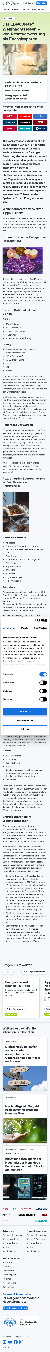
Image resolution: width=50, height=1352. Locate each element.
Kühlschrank (8, 1287)
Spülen (6, 1247)
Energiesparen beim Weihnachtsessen (17, 97)
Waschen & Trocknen (13, 1235)
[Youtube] (10, 1342)
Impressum (20, 1336)
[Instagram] (21, 1342)
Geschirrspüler (9, 1274)
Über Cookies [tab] (40, 628)
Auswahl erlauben (25, 720)
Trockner (7, 1279)
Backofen (7, 1262)
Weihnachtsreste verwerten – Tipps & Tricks (23, 84)
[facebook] (16, 1342)
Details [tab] (24, 628)
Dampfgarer (8, 1270)
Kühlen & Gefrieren (11, 1239)
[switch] (43, 683)
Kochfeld (7, 1266)
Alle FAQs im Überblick (34, 971)
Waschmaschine (10, 1283)
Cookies (30, 1336)
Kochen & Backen (11, 1243)
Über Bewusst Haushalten (15, 1308)
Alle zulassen (25, 711)
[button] (5, 972)
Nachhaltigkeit (9, 1251)
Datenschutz (8, 1336)
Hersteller (41, 3)
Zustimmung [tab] (9, 628)
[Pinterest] (5, 1342)
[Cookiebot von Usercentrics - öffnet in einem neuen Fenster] (35, 620)
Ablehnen (25, 729)
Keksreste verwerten (17, 90)
